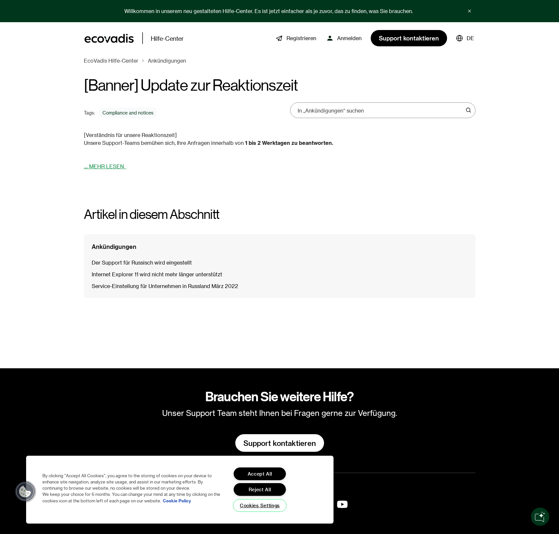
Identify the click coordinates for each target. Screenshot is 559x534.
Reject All (260, 489)
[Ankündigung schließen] (469, 11)
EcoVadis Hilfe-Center (111, 60)
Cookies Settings (260, 505)
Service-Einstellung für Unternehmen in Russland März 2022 (165, 286)
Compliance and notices (127, 112)
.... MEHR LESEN (105, 166)
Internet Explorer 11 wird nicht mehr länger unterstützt (157, 274)
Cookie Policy (177, 500)
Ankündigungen (167, 60)
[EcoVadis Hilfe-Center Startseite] (109, 38)
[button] (465, 38)
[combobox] (380, 110)
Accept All (260, 474)
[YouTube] (342, 504)
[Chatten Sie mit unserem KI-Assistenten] (540, 517)
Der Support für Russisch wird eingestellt (142, 262)
